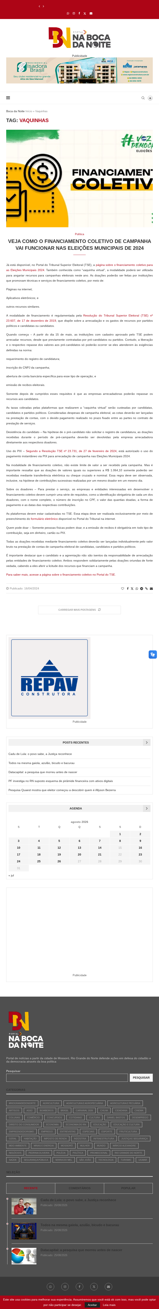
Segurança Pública (36, 1160)
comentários (79, 1188)
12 (59, 847)
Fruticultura (128, 1131)
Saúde (13, 1160)
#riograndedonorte (22, 1103)
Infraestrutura (103, 1138)
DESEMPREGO (140, 1117)
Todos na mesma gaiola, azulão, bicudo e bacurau (41, 763)
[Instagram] (74, 13)
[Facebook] (79, 13)
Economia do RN (76, 1124)
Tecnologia (105, 1160)
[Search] (143, 98)
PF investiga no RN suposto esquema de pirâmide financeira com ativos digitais (60, 781)
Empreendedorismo (21, 1131)
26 (59, 861)
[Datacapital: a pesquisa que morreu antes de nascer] (24, 1256)
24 (18, 861)
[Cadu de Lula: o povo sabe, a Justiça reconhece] (24, 1206)
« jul (11, 875)
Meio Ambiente (17, 1145)
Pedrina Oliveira (39, 1153)
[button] (39, 6)
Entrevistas (67, 1131)
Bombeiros (46, 1110)
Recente (31, 1188)
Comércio (33, 1117)
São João (85, 1160)
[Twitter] (84, 13)
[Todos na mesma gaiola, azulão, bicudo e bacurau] (24, 1231)
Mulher (85, 1145)
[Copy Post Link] (146, 588)
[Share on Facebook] (128, 588)
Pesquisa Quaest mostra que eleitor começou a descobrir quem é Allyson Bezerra (62, 790)
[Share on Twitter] (132, 588)
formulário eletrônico (44, 518)
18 (39, 854)
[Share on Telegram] (141, 588)
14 (99, 847)
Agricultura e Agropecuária (84, 1103)
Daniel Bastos (116, 1117)
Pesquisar (13, 1071)
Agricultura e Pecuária (125, 1103)
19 (59, 854)
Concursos (54, 1117)
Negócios (15, 1153)
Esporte (106, 1131)
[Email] (91, 13)
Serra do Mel (63, 1160)
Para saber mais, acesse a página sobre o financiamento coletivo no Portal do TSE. (61, 574)
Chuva (104, 1110)
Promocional (98, 1153)
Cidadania (121, 1110)
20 (79, 854)
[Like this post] (122, 588)
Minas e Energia (44, 1145)
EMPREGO (47, 1131)
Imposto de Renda (55, 1138)
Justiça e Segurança (134, 1138)
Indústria (80, 1138)
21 (99, 854)
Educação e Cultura (126, 1124)
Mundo (101, 1145)
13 (79, 847)
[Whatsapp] (68, 13)
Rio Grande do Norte (128, 1153)
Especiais (88, 1131)
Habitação (30, 1138)
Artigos (14, 1110)
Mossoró (67, 1145)
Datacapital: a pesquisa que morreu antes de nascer (74, 6)
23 (140, 854)
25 (39, 861)
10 (18, 847)
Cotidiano (75, 1117)
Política (78, 1153)
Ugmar (143, 1160)
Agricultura (51, 1103)
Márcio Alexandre (124, 1145)
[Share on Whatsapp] (137, 588)
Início (28, 111)
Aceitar (92, 1305)
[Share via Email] (151, 588)
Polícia (61, 1153)
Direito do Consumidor (24, 1124)
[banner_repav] (79, 59)
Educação (99, 1124)
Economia (52, 1124)
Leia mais (109, 1304)
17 (18, 854)
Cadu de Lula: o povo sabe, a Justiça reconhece (40, 754)
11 (39, 847)
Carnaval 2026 (84, 1110)
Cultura (94, 1117)
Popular (128, 1188)
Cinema (139, 1110)
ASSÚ (29, 1110)
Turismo (126, 1160)
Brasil (65, 1110)
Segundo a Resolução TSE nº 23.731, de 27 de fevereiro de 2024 (71, 451)
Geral (13, 1138)
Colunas (14, 1117)
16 (140, 847)
